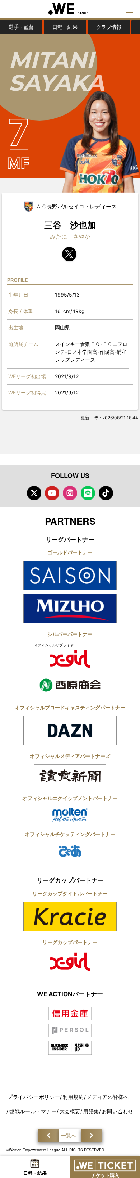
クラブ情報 (108, 27)
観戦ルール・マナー (32, 1111)
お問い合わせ (118, 1111)
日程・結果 (65, 27)
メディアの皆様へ (108, 1097)
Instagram (70, 493)
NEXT (91, 1135)
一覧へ (68, 1135)
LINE (88, 493)
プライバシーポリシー (34, 1097)
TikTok (106, 493)
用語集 (91, 1111)
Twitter (34, 493)
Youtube (52, 493)
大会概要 (70, 1111)
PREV (48, 1135)
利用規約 (73, 1097)
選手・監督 (21, 27)
